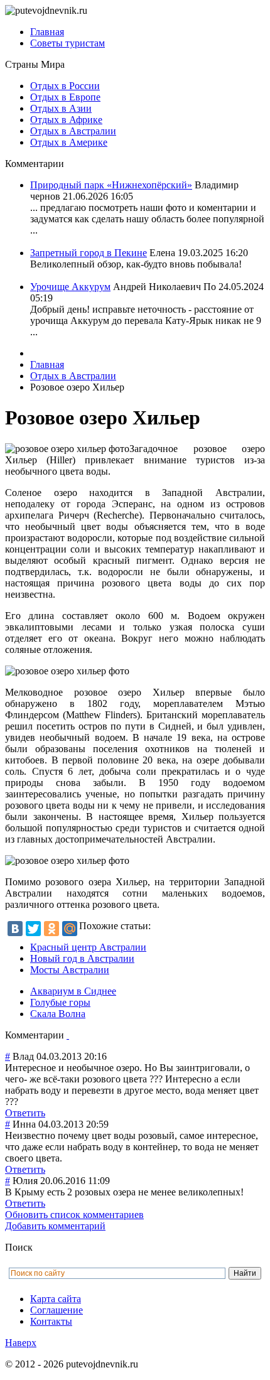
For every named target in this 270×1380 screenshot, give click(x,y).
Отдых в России (65, 85)
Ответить (25, 1113)
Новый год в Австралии (82, 958)
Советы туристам (67, 43)
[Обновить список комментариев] (68, 1035)
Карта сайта (55, 1298)
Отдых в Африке (66, 119)
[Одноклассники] (51, 928)
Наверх (20, 1342)
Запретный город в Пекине (88, 252)
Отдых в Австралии (73, 131)
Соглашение (56, 1310)
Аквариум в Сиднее (73, 991)
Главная (47, 31)
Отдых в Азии (61, 108)
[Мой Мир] (69, 928)
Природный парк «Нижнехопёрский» (111, 185)
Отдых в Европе (65, 97)
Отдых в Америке (68, 142)
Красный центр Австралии (88, 947)
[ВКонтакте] (15, 928)
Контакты (51, 1321)
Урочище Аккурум (70, 286)
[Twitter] (33, 928)
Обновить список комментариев (74, 1214)
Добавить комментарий (55, 1226)
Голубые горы (60, 1002)
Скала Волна (57, 1013)
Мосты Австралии (69, 969)
